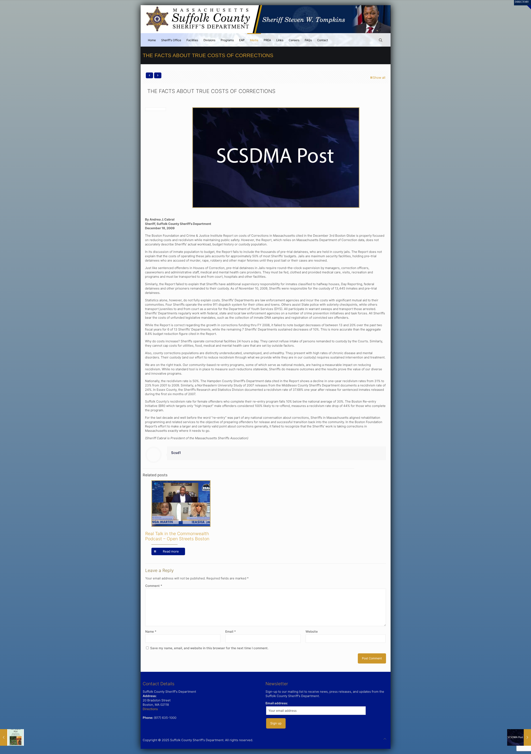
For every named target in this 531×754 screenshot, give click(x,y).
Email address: (277, 703)
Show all (379, 78)
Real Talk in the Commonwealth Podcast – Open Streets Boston (177, 536)
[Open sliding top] (526, 4)
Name (150, 631)
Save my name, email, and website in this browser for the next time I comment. (209, 648)
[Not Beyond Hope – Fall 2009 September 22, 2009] (12, 737)
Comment (153, 586)
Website (312, 631)
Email (230, 631)
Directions (150, 709)
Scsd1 (176, 453)
